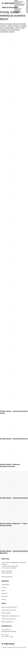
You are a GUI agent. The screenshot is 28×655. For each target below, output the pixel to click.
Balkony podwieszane (17, 8)
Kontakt (16, 12)
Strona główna (5, 584)
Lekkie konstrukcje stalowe (19, 6)
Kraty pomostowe (18, 1)
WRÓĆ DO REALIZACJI (9, 7)
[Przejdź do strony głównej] (7, 3)
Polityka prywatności (6, 576)
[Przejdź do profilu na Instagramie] (5, 650)
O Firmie (3, 587)
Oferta (3, 590)
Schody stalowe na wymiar (8, 610)
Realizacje (17, 10)
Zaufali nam (17, 11)
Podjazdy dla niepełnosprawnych (19, 3)
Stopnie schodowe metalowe (9, 607)
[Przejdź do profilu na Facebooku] (2, 650)
